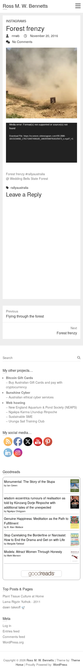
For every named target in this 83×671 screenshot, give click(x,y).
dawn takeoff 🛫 (14, 607)
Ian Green (12, 485)
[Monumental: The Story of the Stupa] (74, 481)
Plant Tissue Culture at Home (23, 596)
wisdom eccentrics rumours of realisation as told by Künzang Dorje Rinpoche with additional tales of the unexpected (34, 502)
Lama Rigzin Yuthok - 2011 (22, 601)
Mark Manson (14, 555)
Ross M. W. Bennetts (25, 5)
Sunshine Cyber (18, 392)
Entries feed (11, 631)
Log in (7, 625)
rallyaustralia (19, 187)
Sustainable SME (21, 416)
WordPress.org (13, 642)
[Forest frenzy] (41, 50)
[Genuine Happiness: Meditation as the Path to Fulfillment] (74, 518)
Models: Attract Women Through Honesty (33, 551)
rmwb (15, 35)
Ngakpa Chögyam (16, 511)
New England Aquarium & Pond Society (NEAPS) (43, 407)
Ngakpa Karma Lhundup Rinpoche (33, 412)
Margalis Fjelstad (15, 543)
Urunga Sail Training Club (26, 421)
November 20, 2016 (43, 35)
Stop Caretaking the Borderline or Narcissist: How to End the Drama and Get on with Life (35, 537)
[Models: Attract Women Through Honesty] (74, 551)
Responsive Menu (77, 6)
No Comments (22, 41)
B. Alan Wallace (15, 527)
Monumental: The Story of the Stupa (29, 481)
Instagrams (16, 21)
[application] (41, 143)
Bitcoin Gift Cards (19, 377)
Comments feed (14, 636)
